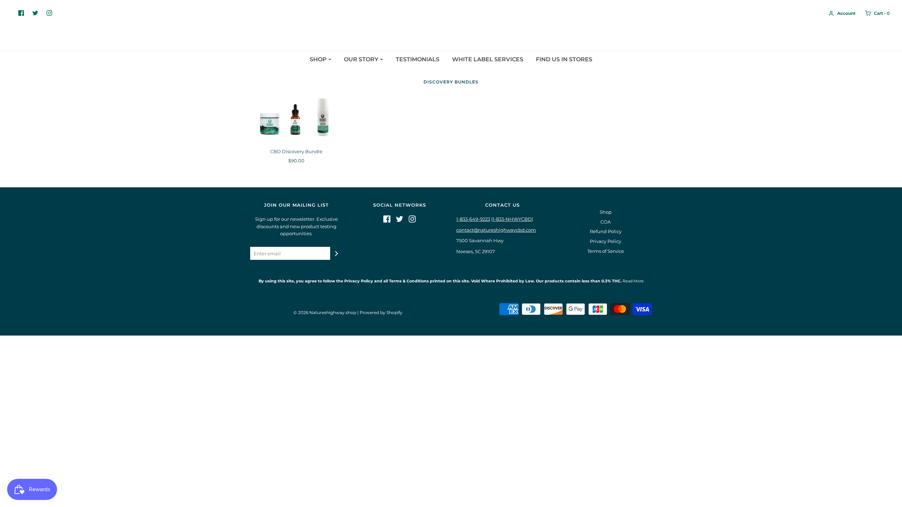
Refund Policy (606, 231)
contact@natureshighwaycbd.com (496, 230)
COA (605, 222)
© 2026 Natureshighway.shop (325, 312)
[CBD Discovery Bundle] (296, 118)
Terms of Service (605, 251)
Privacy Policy (605, 241)
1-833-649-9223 (473, 219)
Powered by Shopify (381, 312)
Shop (606, 212)
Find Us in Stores (564, 59)
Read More (633, 280)
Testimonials (417, 59)
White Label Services (487, 59)
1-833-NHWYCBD (512, 219)
